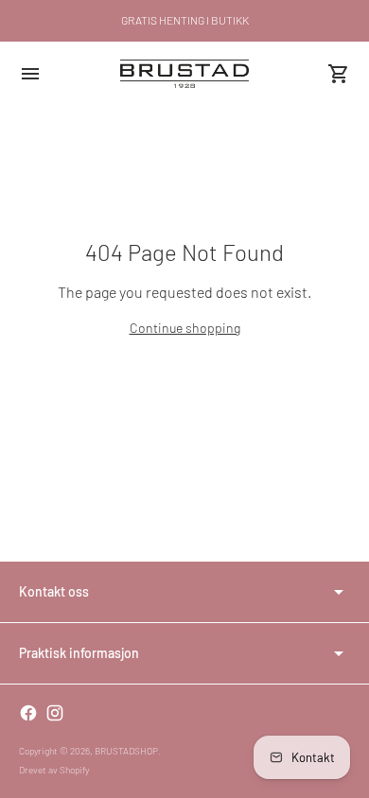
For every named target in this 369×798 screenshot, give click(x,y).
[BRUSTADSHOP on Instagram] (54, 712)
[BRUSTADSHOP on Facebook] (28, 712)
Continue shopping (185, 328)
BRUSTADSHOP (126, 750)
